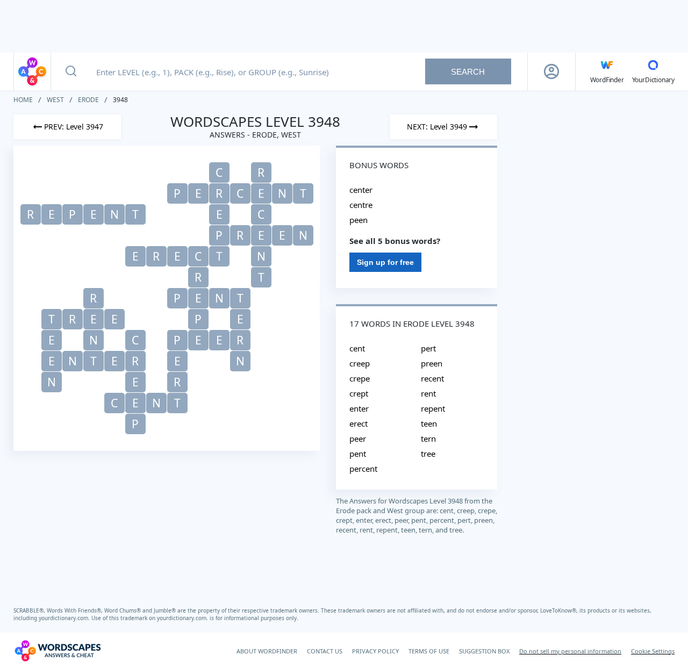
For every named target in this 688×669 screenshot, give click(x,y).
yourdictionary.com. (65, 618)
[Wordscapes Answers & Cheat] (32, 71)
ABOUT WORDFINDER (266, 651)
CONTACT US (324, 651)
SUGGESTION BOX (484, 651)
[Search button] (71, 71)
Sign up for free (385, 262)
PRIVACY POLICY (375, 651)
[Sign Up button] (551, 71)
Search (468, 71)
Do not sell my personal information (570, 651)
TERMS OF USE (428, 651)
